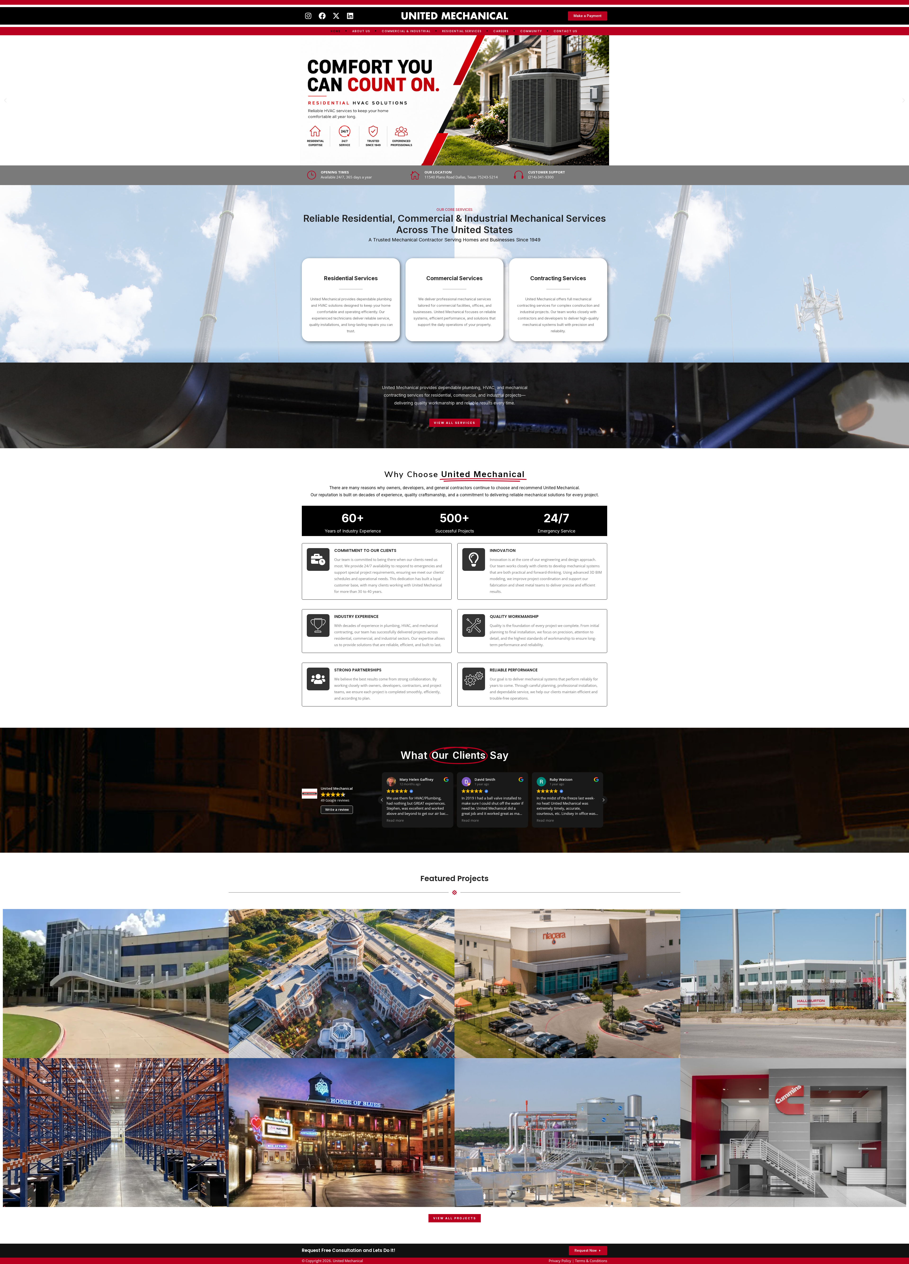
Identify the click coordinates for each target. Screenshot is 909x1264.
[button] (5, 100)
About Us (361, 31)
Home (336, 31)
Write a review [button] (337, 809)
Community (531, 31)
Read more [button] (395, 820)
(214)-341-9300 (541, 177)
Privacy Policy (560, 1260)
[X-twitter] (336, 15)
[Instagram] (308, 15)
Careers (501, 31)
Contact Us (565, 31)
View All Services (454, 423)
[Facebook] (322, 15)
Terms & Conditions (591, 1260)
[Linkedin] (350, 15)
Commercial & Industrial (406, 31)
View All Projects (454, 1218)
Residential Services (462, 31)
